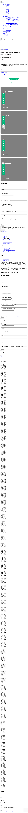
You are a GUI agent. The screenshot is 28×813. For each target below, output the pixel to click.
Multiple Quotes (6, 243)
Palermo (7, 11)
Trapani (7, 14)
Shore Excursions (6, 4)
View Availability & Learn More (7, 811)
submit (2, 226)
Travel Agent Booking (7, 242)
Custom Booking (6, 240)
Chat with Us (6, 259)
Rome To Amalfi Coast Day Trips (13, 20)
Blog (4, 33)
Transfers (5, 25)
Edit (1, 356)
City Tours (5, 16)
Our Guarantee (6, 249)
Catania (7, 5)
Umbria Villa (5, 35)
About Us (5, 236)
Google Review (7, 91)
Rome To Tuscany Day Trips (12, 21)
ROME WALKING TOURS (12, 24)
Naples (7, 10)
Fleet (4, 237)
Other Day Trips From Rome (12, 19)
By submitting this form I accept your (12, 224)
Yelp (3, 139)
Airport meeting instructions (9, 250)
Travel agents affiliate (7, 239)
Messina (7, 9)
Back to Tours (4, 72)
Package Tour (6, 28)
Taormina (8, 13)
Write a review (6, 260)
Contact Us (5, 34)
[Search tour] (1, 38)
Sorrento (7, 12)
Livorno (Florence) (10, 7)
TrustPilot (5, 115)
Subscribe (3, 230)
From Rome (8, 18)
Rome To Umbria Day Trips (11, 23)
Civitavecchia (8, 6)
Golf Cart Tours (6, 31)
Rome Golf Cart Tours (10, 32)
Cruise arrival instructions (8, 251)
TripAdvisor (6, 163)
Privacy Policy (20, 224)
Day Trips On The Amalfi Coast (12, 17)
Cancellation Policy (7, 248)
